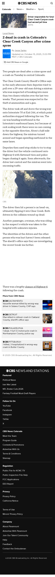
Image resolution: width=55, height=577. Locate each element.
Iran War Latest (9, 385)
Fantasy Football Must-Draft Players (19, 393)
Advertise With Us (11, 449)
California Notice (10, 501)
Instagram (7, 415)
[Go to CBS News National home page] (27, 3)
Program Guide (10, 440)
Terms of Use (9, 510)
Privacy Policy (9, 496)
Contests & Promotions (13, 445)
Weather (30, 9)
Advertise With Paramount (15, 531)
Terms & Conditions (12, 454)
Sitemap (6, 458)
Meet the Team (10, 436)
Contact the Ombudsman (14, 549)
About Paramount (11, 526)
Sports (41, 9)
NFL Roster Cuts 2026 (13, 389)
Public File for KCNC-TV (14, 471)
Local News (8, 33)
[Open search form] (51, 3)
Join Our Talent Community (15, 535)
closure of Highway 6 (36, 286)
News (19, 9)
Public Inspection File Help (15, 475)
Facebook (7, 410)
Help (5, 540)
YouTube (7, 406)
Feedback (7, 544)
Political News (9, 380)
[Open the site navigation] (10, 3)
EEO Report (8, 484)
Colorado (6, 9)
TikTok (6, 419)
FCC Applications (11, 479)
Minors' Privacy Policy (13, 514)
